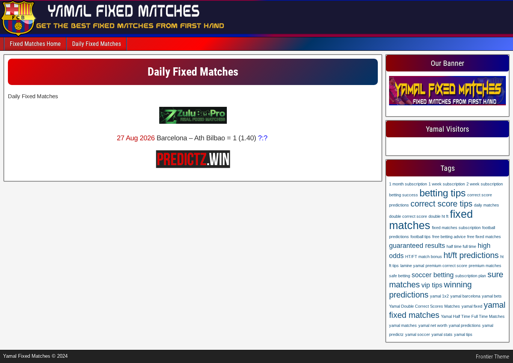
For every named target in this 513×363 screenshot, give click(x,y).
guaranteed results (417, 245)
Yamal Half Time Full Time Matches (473, 316)
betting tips (442, 193)
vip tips (431, 285)
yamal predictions (465, 325)
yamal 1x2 (439, 296)
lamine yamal (412, 265)
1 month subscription (408, 184)
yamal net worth (432, 325)
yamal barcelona (465, 296)
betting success (403, 195)
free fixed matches (484, 236)
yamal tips (463, 334)
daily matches (486, 205)
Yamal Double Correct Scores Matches (424, 306)
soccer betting (433, 275)
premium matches (485, 265)
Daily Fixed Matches (96, 43)
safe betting (399, 275)
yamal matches (403, 325)
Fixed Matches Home (35, 43)
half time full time (461, 246)
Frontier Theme (492, 356)
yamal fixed (472, 306)
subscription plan (470, 275)
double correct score (408, 216)
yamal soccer (417, 334)
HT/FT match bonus (423, 256)
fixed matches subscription (456, 227)
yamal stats (442, 334)
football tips (420, 236)
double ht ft (438, 216)
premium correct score (446, 265)
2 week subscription (484, 184)
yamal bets (492, 296)
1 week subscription (447, 184)
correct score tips (441, 203)
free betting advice (449, 236)
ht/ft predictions (471, 255)
